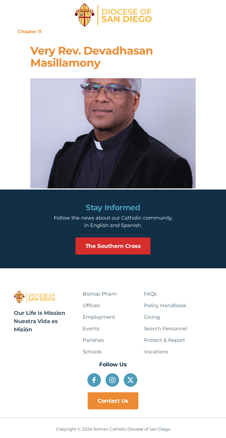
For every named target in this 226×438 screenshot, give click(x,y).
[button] (105, 42)
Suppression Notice (68, 31)
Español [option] (196, 31)
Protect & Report (158, 31)
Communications (115, 31)
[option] (196, 31)
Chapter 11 (29, 31)
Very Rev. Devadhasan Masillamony (91, 56)
